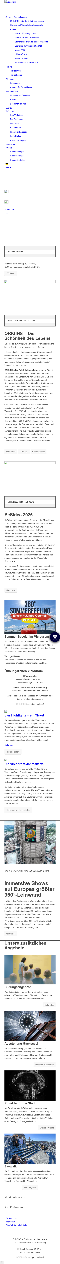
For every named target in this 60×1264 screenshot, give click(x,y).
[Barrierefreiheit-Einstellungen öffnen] (55, 637)
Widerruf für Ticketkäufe (16, 1224)
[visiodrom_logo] (27, 1)
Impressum (11, 1221)
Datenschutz (11, 1218)
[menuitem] (31, 39)
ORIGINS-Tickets (24, 703)
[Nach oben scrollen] (1, 1234)
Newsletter (9, 209)
